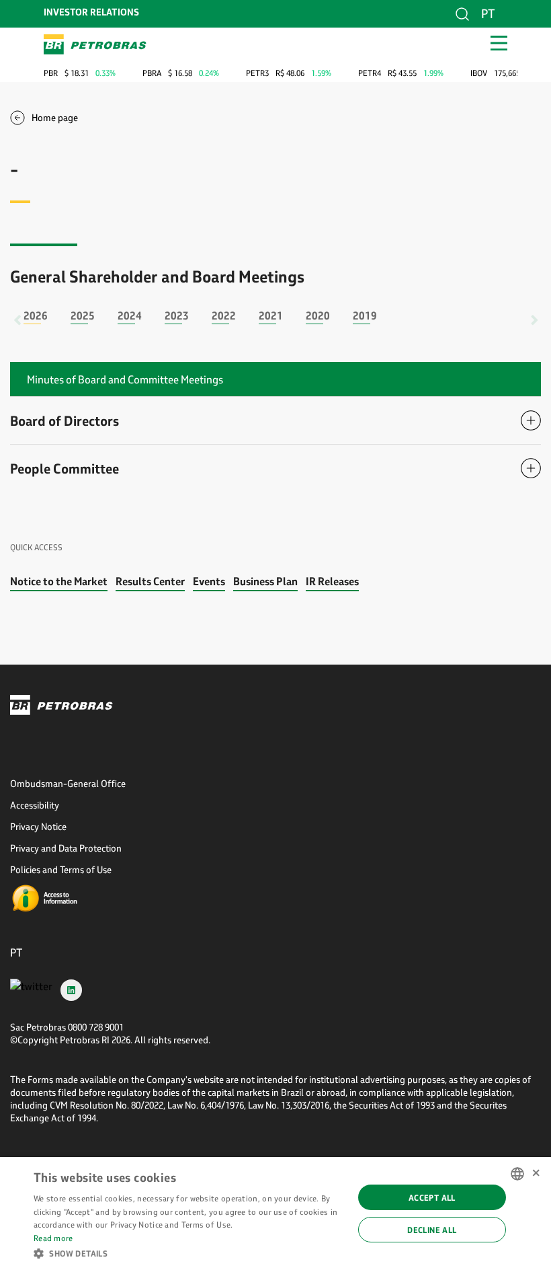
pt (488, 13)
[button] (189, 1252)
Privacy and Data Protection (66, 848)
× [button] (536, 1173)
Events (209, 581)
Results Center (150, 581)
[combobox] (517, 1174)
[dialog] (275, 1213)
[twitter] (31, 990)
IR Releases (332, 581)
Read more (53, 1237)
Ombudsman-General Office (68, 783)
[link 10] (95, 44)
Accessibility (34, 804)
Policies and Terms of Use (61, 869)
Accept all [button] (432, 1197)
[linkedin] (71, 990)
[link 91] (275, 705)
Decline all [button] (431, 1229)
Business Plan (265, 581)
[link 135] (68, 899)
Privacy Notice (38, 826)
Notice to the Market (59, 581)
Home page (55, 117)
